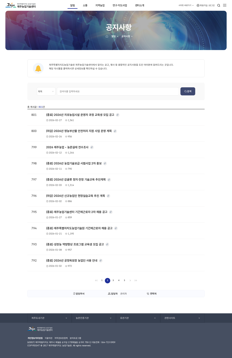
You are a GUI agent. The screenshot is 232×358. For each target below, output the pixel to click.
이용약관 (48, 338)
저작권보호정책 (61, 338)
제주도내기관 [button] (38, 318)
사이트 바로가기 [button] (185, 5)
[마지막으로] (135, 280)
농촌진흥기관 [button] (82, 318)
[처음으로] (96, 280)
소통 (85, 5)
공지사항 (126, 36)
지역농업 (100, 5)
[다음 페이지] (130, 280)
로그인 (212, 5)
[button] (225, 5)
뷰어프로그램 (75, 338)
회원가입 (203, 5)
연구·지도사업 (120, 5)
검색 (189, 91)
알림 (72, 5)
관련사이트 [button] (169, 318)
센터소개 (139, 5)
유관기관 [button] (124, 318)
